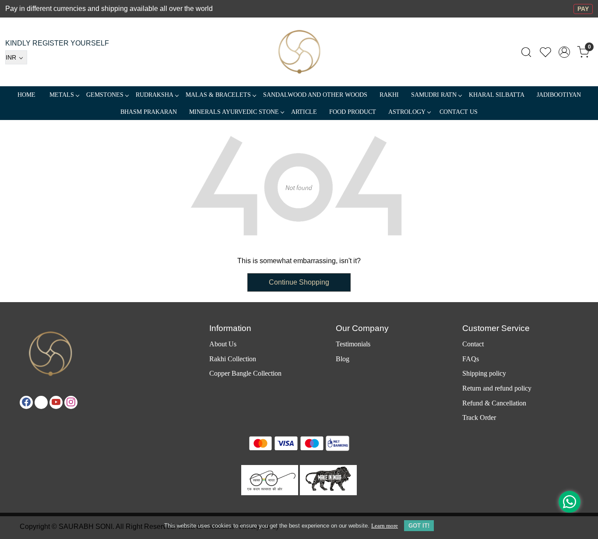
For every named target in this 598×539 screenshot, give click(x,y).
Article (304, 112)
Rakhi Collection (232, 359)
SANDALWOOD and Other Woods (315, 95)
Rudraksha (154, 95)
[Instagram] (70, 402)
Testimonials (353, 344)
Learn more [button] (384, 525)
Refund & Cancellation (494, 403)
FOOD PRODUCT (352, 112)
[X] (41, 402)
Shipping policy (484, 373)
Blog (342, 359)
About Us (222, 344)
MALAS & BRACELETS (218, 95)
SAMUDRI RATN (434, 95)
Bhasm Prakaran (148, 112)
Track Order (479, 417)
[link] (526, 52)
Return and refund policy (496, 388)
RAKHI (389, 95)
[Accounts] (564, 52)
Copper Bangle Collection (245, 373)
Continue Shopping (299, 282)
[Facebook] (26, 402)
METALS (61, 95)
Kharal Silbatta (496, 95)
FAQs (470, 359)
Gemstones (104, 95)
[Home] (299, 52)
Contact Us (459, 112)
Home (26, 95)
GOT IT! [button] (418, 525)
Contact (473, 344)
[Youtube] (56, 402)
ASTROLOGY (407, 112)
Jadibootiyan (559, 95)
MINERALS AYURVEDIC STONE (234, 112)
